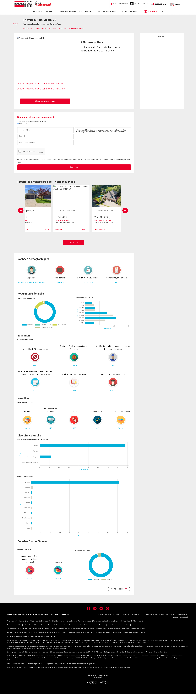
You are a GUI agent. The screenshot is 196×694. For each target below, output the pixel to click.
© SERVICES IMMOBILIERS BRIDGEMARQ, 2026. (27, 615)
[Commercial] (159, 4)
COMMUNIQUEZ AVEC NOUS (106, 614)
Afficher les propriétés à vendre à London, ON (40, 83)
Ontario (21, 621)
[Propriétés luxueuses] (139, 4)
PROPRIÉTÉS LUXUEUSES (141, 614)
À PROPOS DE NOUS (129, 11)
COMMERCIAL (154, 614)
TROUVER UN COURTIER (67, 11)
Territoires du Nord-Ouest (100, 621)
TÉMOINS (175, 617)
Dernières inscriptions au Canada (45, 636)
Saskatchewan (60, 621)
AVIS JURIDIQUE (171, 614)
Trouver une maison (13, 621)
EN (162, 11)
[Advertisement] (162, 73)
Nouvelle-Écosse (113, 621)
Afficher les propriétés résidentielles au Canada (20, 636)
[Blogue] (175, 4)
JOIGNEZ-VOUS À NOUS (107, 11)
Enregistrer (59, 229)
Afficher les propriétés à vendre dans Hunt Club (41, 88)
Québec (27, 621)
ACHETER (36, 11)
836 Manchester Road (63, 220)
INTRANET (162, 614)
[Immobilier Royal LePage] (33, 4)
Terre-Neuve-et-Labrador (85, 621)
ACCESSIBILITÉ (183, 617)
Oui (28, 124)
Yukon (134, 621)
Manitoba (52, 621)
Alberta (32, 621)
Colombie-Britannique (41, 621)
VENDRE (49, 11)
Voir (45, 229)
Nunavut (140, 621)
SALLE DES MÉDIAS (121, 614)
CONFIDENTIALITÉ (182, 614)
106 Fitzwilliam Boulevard (102, 220)
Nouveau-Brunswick (71, 621)
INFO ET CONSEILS (85, 11)
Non (20, 124)
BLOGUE (130, 614)
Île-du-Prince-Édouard (125, 621)
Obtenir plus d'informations (45, 101)
